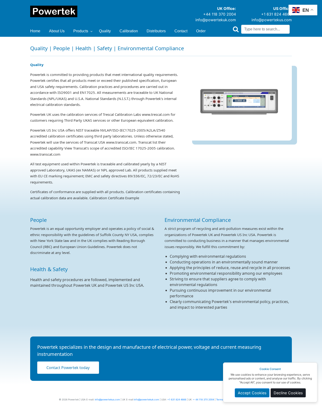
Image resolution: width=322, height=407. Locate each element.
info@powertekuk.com (215, 19)
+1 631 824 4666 (276, 14)
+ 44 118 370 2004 (203, 399)
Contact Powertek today (68, 367)
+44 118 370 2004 (219, 14)
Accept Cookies (252, 392)
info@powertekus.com (272, 19)
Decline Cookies (288, 392)
